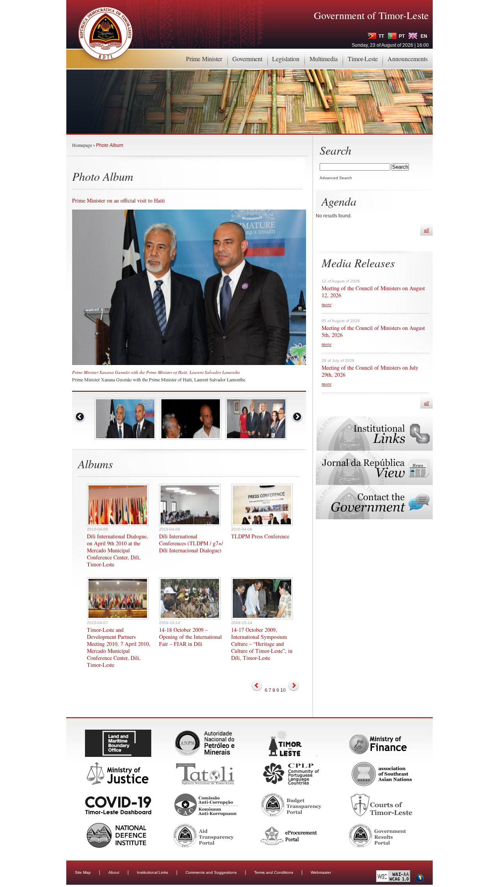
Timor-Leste (363, 59)
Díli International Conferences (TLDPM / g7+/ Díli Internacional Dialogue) (191, 543)
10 (283, 690)
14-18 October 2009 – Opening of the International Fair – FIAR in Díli (190, 636)
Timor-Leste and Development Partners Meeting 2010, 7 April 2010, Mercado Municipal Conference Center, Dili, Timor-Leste (118, 647)
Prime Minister (204, 59)
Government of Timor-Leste (371, 15)
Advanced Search (336, 178)
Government (247, 59)
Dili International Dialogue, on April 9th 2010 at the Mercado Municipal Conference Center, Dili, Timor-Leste (117, 550)
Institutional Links (152, 872)
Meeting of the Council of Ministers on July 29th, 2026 (370, 371)
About (113, 872)
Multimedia (324, 59)
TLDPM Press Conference (260, 536)
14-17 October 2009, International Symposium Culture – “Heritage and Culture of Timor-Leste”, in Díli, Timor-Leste (261, 643)
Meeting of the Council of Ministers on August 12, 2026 (373, 292)
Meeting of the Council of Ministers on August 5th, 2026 (373, 331)
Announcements (408, 59)
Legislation (285, 59)
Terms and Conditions (273, 872)
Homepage (82, 145)
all (426, 230)
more (326, 304)
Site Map (83, 872)
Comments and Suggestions (211, 872)
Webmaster (321, 872)
